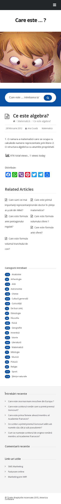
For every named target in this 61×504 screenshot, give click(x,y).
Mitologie (15, 352)
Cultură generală (20, 298)
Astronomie (16, 288)
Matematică (24, 121)
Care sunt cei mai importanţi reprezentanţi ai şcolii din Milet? (17, 205)
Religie (14, 366)
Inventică (15, 332)
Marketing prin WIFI (17, 476)
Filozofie (15, 318)
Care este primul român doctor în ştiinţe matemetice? (43, 205)
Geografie (17, 327)
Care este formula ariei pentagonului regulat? (16, 221)
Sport (14, 371)
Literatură (16, 342)
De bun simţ (17, 308)
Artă (14, 284)
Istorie (15, 337)
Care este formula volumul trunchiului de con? (16, 243)
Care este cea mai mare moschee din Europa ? (31, 401)
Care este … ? (30, 20)
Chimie (15, 293)
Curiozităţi (17, 303)
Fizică (14, 322)
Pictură (14, 361)
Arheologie (16, 279)
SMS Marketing (15, 466)
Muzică (15, 356)
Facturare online (16, 471)
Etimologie (16, 313)
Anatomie (16, 274)
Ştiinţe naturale (19, 376)
